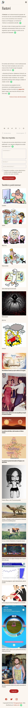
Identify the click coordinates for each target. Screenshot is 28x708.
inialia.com (17, 705)
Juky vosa (4, 320)
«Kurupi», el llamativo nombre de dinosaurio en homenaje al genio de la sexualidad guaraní (14, 520)
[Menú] (26, 2)
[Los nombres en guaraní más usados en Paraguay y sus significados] (14, 436)
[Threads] (21, 699)
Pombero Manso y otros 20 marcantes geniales (11, 500)
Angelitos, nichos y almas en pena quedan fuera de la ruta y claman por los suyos (14, 650)
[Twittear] (12, 128)
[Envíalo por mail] (4, 128)
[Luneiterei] (14, 189)
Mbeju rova (4, 245)
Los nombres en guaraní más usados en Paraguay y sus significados (13, 461)
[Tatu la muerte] (14, 292)
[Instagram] (16, 699)
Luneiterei (4, 205)
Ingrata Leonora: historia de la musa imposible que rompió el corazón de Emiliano (14, 413)
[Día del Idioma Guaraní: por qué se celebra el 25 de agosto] (14, 354)
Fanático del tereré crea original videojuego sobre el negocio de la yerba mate (14, 559)
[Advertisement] (14, 49)
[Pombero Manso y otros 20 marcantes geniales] (14, 466)
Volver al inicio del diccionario (17, 97)
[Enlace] (3, 2)
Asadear (3, 225)
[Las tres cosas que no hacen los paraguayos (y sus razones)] (14, 586)
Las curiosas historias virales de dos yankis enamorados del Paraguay (14, 685)
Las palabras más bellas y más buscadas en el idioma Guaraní (13, 431)
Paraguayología (17, 703)
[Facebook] (6, 699)
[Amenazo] (14, 324)
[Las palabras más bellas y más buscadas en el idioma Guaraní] (14, 418)
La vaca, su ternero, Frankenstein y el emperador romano (13, 541)
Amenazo (4, 348)
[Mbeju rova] (14, 229)
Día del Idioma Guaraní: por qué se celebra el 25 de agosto (13, 370)
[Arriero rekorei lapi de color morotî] (14, 269)
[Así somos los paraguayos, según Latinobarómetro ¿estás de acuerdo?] (14, 563)
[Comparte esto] (8, 128)
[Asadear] (14, 209)
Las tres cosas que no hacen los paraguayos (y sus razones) (14, 602)
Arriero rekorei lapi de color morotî (9, 288)
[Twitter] (11, 699)
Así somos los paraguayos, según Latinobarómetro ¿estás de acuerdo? (14, 581)
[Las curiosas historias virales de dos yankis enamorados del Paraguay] (14, 655)
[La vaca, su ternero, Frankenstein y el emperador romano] (14, 524)
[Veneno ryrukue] (14, 249)
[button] (20, 23)
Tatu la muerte (5, 317)
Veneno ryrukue (5, 266)
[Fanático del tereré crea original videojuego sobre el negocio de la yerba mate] (14, 544)
